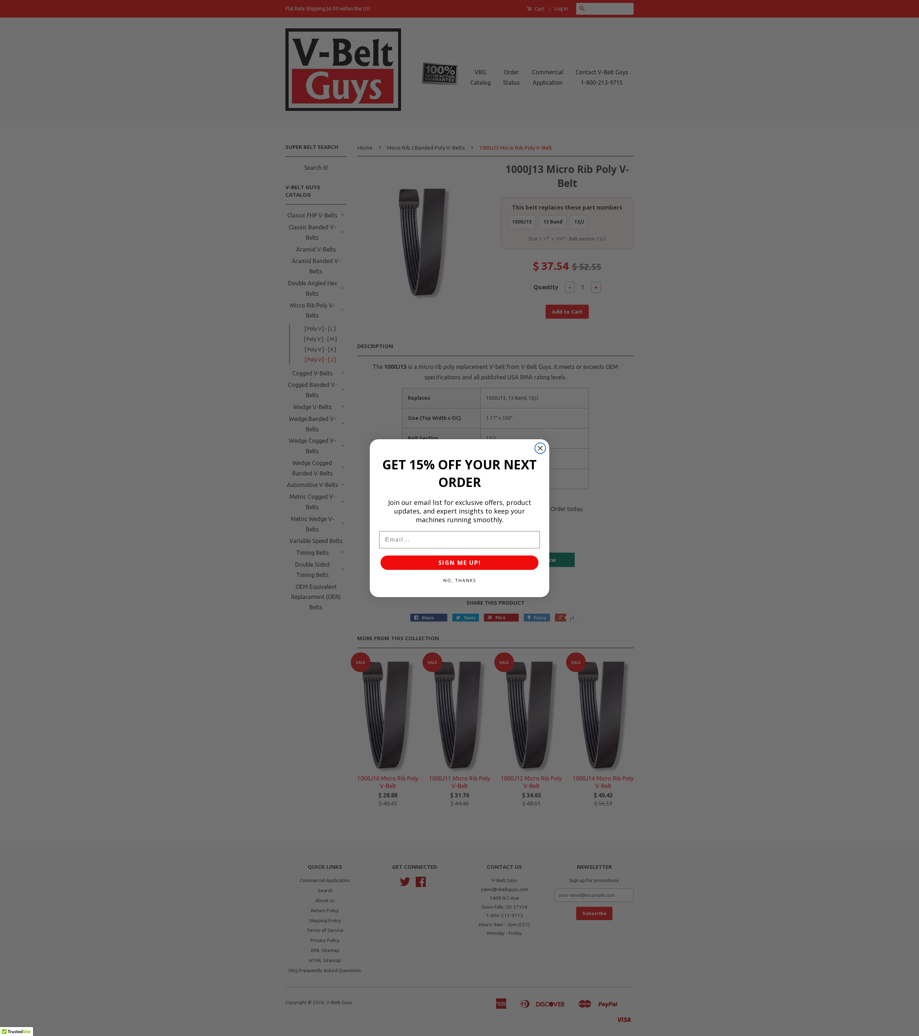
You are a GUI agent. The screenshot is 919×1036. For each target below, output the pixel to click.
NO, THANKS (459, 580)
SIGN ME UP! (459, 563)
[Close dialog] (540, 448)
